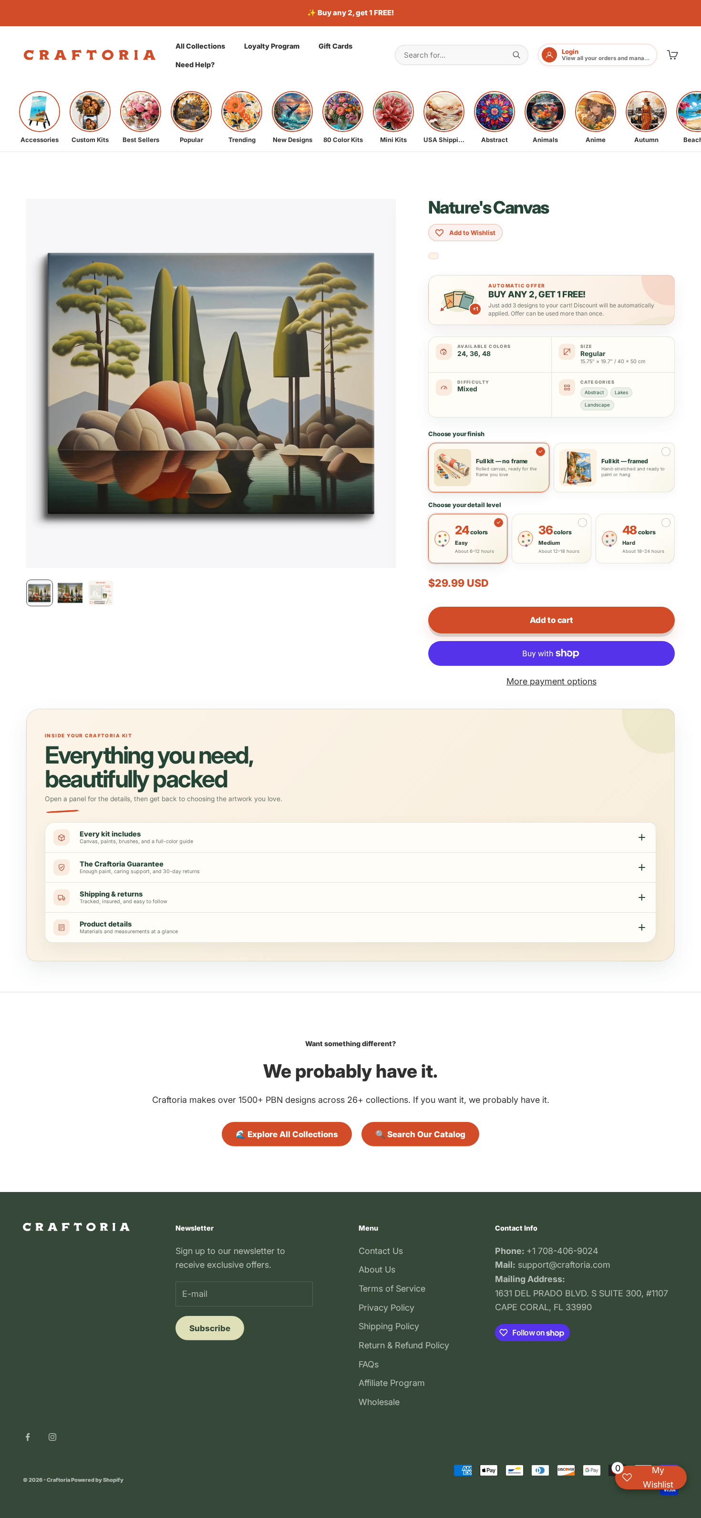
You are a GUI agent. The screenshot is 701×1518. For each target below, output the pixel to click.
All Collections (200, 45)
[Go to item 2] (70, 593)
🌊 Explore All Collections (287, 1134)
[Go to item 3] (100, 593)
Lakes (621, 392)
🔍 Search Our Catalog (420, 1134)
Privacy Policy (386, 1308)
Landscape (597, 405)
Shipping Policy (389, 1326)
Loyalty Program (271, 45)
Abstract (594, 392)
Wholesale (379, 1402)
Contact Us (381, 1251)
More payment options (551, 681)
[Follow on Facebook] (27, 1437)
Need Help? (195, 65)
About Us (377, 1269)
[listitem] (39, 117)
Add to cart (551, 620)
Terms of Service (392, 1289)
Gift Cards (335, 45)
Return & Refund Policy (404, 1345)
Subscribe (209, 1328)
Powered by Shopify (97, 1480)
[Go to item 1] (39, 593)
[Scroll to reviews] (433, 256)
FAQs (369, 1364)
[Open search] (516, 55)
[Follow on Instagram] (52, 1437)
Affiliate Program (392, 1383)
